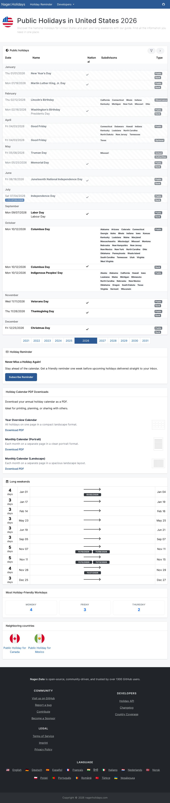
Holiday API (126, 701)
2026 (86, 340)
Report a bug (43, 705)
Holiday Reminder (41, 4)
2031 (145, 340)
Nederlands (135, 770)
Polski (44, 778)
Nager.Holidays (13, 4)
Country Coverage (126, 714)
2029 (124, 340)
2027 (102, 340)
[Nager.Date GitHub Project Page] (164, 4)
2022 (36, 340)
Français (78, 770)
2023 (47, 340)
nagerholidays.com (96, 797)
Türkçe (106, 778)
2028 (113, 340)
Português (64, 778)
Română (86, 778)
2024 (58, 340)
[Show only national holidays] (151, 51)
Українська (128, 778)
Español (57, 770)
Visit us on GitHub (43, 698)
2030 (134, 340)
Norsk (156, 770)
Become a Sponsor (43, 718)
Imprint (43, 742)
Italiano (113, 770)
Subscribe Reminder (21, 377)
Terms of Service (43, 736)
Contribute (43, 711)
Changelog (126, 707)
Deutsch (37, 770)
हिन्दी (95, 770)
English (16, 770)
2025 (69, 340)
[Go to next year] (160, 51)
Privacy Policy (43, 749)
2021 (26, 340)
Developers (64, 4)
